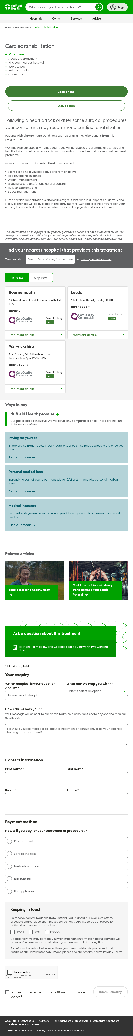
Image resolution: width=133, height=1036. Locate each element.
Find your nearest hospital (26, 63)
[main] (66, 519)
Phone (55, 932)
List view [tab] (17, 278)
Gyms (56, 18)
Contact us (16, 75)
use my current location (96, 259)
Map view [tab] (40, 278)
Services (76, 18)
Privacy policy (45, 1030)
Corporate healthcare (106, 1021)
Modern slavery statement (24, 1024)
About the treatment (22, 59)
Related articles (19, 71)
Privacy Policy (112, 952)
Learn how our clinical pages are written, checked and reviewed (80, 239)
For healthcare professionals (71, 1021)
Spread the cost (25, 854)
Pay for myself (24, 841)
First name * (15, 769)
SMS (37, 932)
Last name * (76, 769)
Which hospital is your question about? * (30, 685)
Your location (14, 259)
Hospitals (36, 18)
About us (10, 1021)
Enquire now (66, 106)
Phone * (72, 790)
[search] (64, 7)
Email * (10, 790)
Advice (96, 18)
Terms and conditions (18, 1030)
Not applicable (24, 891)
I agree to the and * (48, 994)
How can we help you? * (24, 709)
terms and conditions (49, 992)
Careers (44, 1021)
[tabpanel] (66, 340)
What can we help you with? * (89, 683)
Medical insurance (26, 866)
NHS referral (22, 879)
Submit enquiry (110, 992)
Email (20, 932)
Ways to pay (16, 67)
